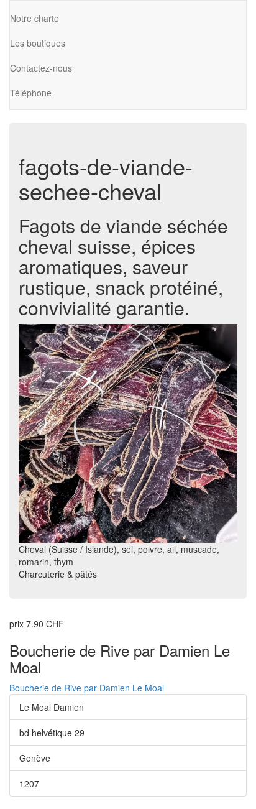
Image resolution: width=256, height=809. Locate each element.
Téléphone (31, 92)
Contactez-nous (41, 68)
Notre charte (34, 18)
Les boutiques (37, 43)
